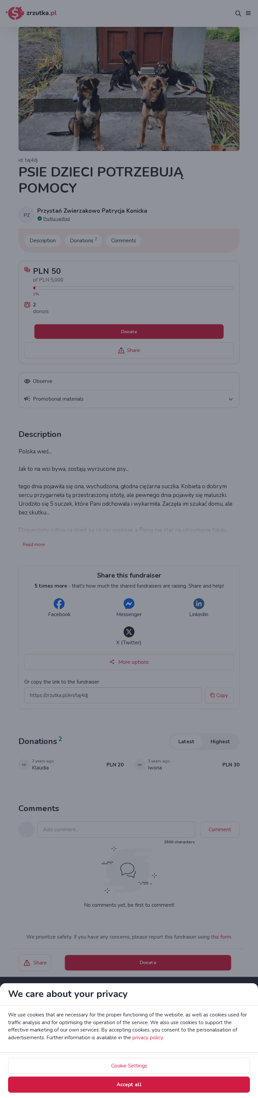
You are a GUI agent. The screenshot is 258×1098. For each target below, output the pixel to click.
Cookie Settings (129, 1065)
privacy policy (147, 1037)
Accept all (129, 1084)
